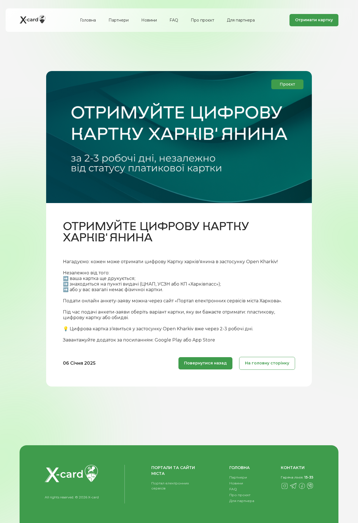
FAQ (173, 20)
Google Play (168, 340)
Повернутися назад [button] (205, 363)
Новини (149, 20)
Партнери (119, 20)
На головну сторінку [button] (267, 363)
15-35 (308, 477)
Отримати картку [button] (314, 19)
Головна (88, 20)
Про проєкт (202, 20)
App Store (203, 340)
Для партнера (241, 20)
